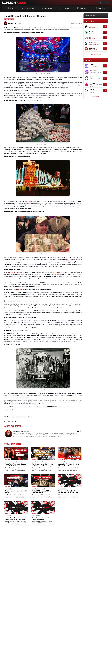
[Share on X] (12, 421)
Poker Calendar (29, 8)
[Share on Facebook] (8, 421)
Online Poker (83, 8)
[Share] (16, 421)
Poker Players (47, 8)
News (11, 8)
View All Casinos (95, 96)
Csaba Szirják (12, 23)
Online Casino (101, 8)
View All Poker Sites (96, 54)
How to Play (65, 8)
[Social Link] (78, 431)
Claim (105, 26)
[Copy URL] (5, 421)
